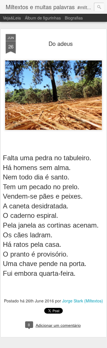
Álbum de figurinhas (43, 18)
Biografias (74, 18)
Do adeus (61, 43)
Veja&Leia (12, 18)
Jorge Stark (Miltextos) (82, 301)
